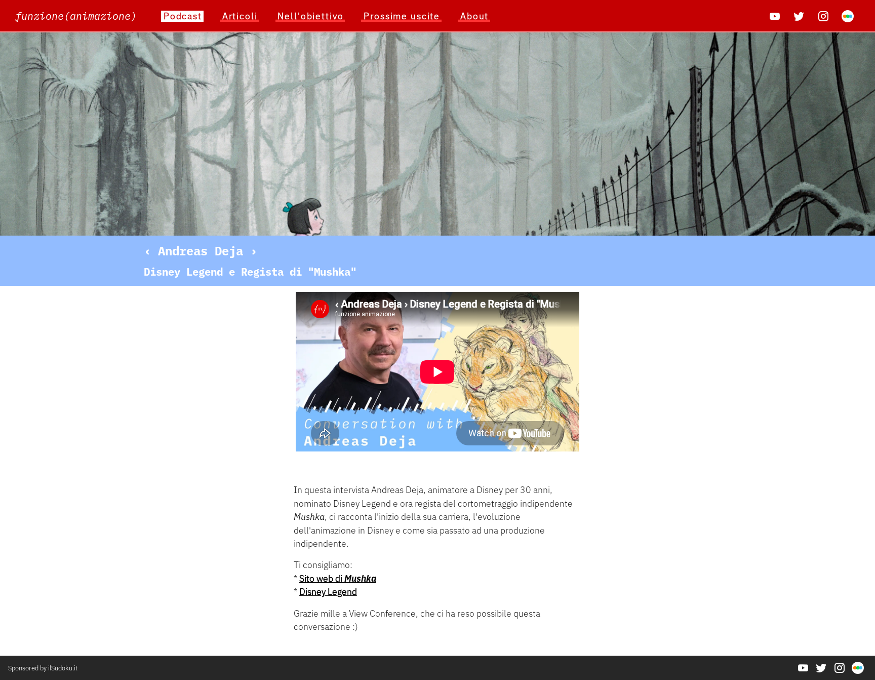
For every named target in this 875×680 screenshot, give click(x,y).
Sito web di (337, 578)
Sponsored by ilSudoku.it (42, 668)
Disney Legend (328, 591)
